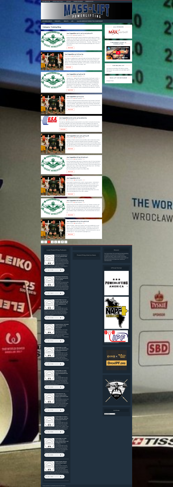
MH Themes (63, 485)
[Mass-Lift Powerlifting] (86, 18)
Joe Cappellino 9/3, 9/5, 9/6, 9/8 (78, 136)
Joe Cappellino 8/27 (73, 178)
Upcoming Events (47, 21)
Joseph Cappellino (78, 35)
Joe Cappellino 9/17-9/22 (75, 96)
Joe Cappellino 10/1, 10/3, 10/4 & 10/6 (79, 33)
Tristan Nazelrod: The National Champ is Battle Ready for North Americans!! (61, 395)
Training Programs (78, 1)
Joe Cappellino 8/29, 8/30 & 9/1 (77, 157)
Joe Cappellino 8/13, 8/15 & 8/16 (78, 221)
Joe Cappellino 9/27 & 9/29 (74, 54)
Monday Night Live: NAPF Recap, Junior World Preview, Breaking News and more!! (62, 349)
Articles (68, 1)
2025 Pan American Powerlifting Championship (90, 21)
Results (66, 21)
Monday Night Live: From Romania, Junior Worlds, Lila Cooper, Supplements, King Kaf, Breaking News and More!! (61, 302)
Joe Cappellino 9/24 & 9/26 (76, 74)
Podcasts (57, 21)
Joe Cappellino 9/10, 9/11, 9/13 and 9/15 (73, 118)
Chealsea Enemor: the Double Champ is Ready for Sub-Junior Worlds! (62, 326)
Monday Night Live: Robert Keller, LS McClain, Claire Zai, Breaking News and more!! (61, 418)
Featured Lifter (46, 1)
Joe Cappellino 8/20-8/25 (75, 200)
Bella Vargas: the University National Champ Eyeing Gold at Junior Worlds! (61, 278)
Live (72, 21)
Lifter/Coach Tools (58, 1)
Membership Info (89, 1)
